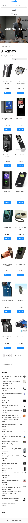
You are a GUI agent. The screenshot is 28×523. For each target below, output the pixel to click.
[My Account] (13, 10)
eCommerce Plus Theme (14, 520)
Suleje (14, 1)
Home (2, 46)
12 (20, 355)
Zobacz (7, 93)
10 (15, 355)
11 (18, 355)
